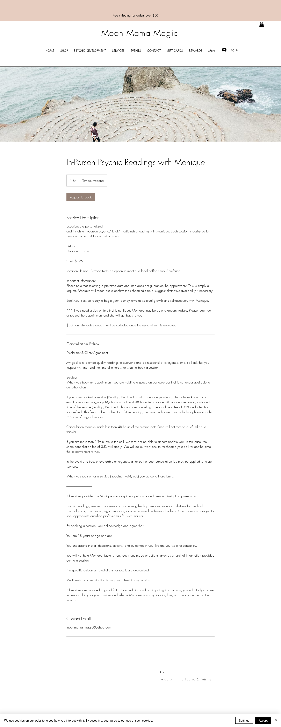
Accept (263, 720)
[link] (261, 24)
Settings (244, 720)
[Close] (276, 720)
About (163, 672)
